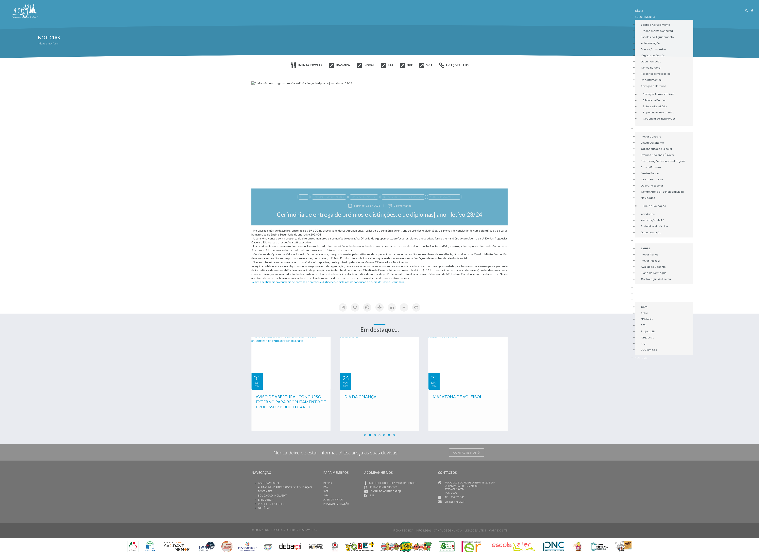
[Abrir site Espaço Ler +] (207, 546)
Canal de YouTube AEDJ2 (386, 491)
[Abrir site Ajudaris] (133, 546)
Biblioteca (265, 499)
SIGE (326, 491)
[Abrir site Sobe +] (359, 546)
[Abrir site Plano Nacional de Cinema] (553, 546)
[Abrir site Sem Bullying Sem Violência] (623, 546)
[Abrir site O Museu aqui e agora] (226, 546)
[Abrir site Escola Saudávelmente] (177, 546)
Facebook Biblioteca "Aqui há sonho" (392, 483)
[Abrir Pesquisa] (746, 10)
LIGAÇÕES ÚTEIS (475, 530)
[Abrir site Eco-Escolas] (150, 546)
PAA (325, 487)
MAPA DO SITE (498, 530)
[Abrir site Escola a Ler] (513, 546)
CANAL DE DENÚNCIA (448, 530)
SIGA (326, 495)
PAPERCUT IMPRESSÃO (336, 503)
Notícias (264, 508)
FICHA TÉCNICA (403, 530)
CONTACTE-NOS (465, 452)
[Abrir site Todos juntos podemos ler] (474, 546)
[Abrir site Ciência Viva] (599, 546)
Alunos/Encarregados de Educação (285, 487)
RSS (372, 495)
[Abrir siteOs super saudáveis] (406, 546)
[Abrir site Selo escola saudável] (447, 546)
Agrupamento (268, 483)
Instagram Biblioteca (383, 487)
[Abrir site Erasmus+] (247, 546)
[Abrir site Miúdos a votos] (577, 546)
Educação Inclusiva (272, 495)
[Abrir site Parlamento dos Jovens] (267, 546)
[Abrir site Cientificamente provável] (316, 546)
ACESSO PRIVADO (333, 499)
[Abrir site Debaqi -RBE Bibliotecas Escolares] (290, 546)
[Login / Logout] (752, 10)
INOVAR (327, 483)
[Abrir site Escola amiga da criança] (335, 546)
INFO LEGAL (423, 530)
